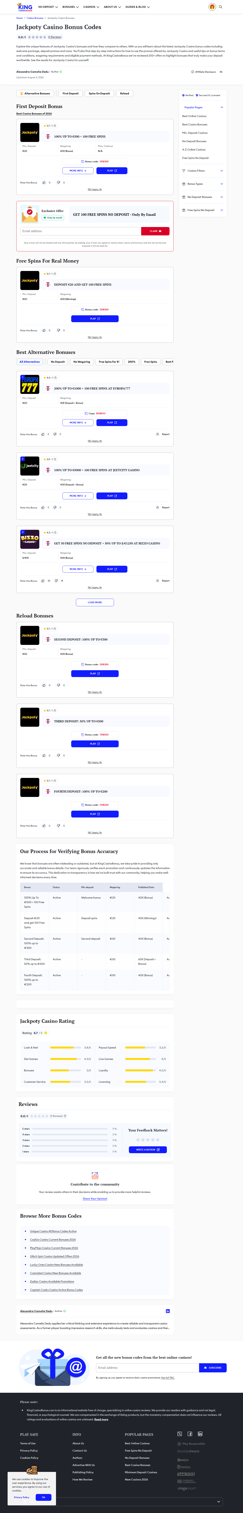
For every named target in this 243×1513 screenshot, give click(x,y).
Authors (77, 1458)
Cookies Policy (29, 1458)
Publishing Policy (83, 1472)
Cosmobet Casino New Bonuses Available (55, 1273)
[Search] (220, 6)
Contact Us (80, 1450)
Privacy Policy (29, 1450)
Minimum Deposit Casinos (141, 1472)
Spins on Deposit (99, 93)
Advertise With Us (84, 1465)
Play (110, 170)
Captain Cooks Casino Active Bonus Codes (56, 1290)
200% (132, 361)
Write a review (145, 1149)
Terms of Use (28, 1443)
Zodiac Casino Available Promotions (52, 1281)
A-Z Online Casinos (193, 149)
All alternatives (30, 361)
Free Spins (150, 361)
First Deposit (71, 93)
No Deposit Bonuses (194, 141)
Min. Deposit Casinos (194, 133)
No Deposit (58, 361)
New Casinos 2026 (136, 1479)
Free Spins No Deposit (195, 158)
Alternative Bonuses (37, 93)
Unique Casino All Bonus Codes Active (53, 1231)
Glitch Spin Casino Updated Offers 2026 (54, 1256)
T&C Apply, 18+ (95, 189)
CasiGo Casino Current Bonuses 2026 (53, 1239)
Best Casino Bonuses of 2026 (34, 113)
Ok (43, 1497)
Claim (153, 231)
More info (76, 170)
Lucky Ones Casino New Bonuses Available (56, 1264)
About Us (78, 1443)
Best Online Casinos (194, 116)
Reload (124, 93)
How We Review (82, 1479)
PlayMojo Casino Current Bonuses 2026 (54, 1248)
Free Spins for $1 (109, 361)
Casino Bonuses (35, 18)
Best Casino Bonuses (194, 124)
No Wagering (81, 361)
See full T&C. (168, 1377)
